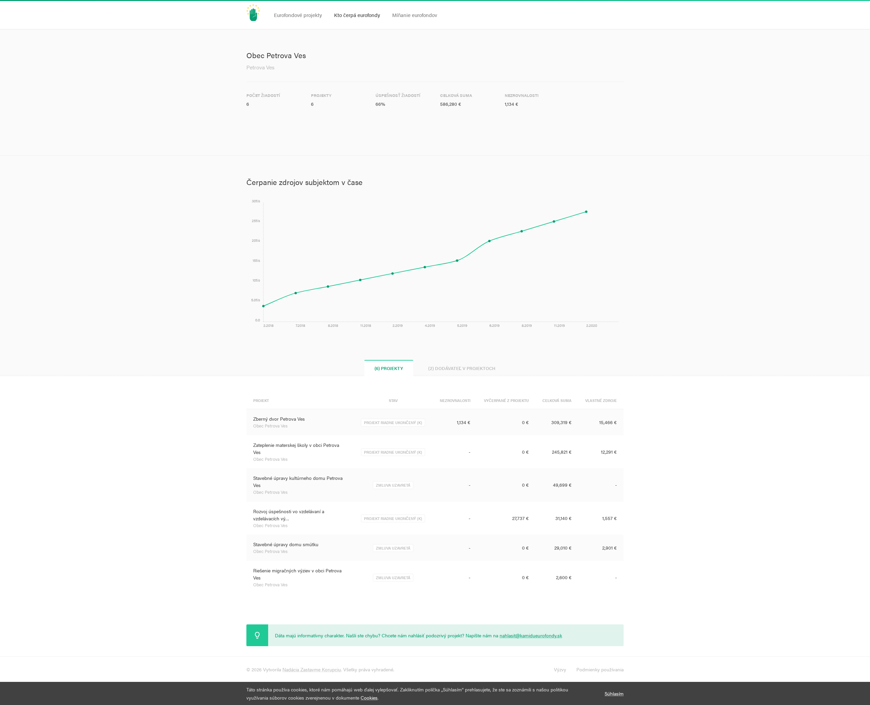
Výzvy (560, 669)
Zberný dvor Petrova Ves (279, 418)
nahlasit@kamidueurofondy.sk (531, 635)
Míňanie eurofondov (414, 14)
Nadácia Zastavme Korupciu (311, 669)
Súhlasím (614, 693)
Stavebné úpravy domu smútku (285, 544)
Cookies (369, 697)
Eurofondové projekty (298, 14)
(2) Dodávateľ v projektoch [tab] (461, 368)
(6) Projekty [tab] (389, 368)
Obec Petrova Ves (270, 425)
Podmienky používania (600, 669)
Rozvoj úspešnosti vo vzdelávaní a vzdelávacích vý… (288, 515)
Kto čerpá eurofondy (357, 14)
